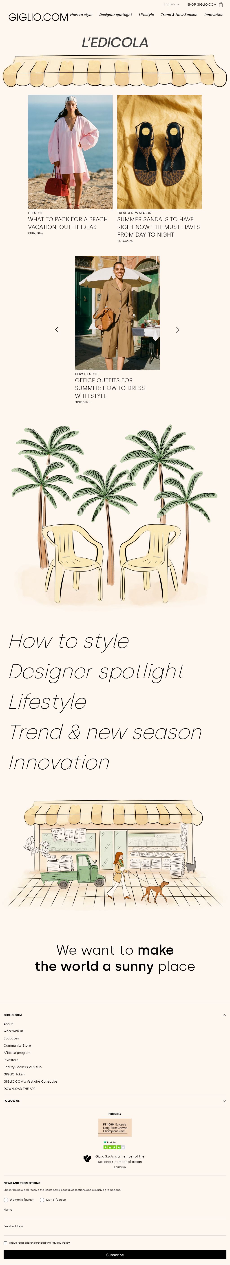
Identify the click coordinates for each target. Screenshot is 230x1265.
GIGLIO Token (14, 1074)
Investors (11, 1060)
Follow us (12, 1100)
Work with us (13, 1031)
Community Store (17, 1046)
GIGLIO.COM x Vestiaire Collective (30, 1082)
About (8, 1024)
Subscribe (115, 1255)
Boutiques (11, 1038)
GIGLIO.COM (13, 1015)
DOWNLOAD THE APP (19, 1089)
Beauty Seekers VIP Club (23, 1067)
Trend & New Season (179, 15)
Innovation (213, 15)
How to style (81, 15)
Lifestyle (146, 15)
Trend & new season (104, 732)
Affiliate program (17, 1053)
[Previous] (56, 329)
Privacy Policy (60, 1242)
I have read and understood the (39, 1242)
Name (8, 1209)
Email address (14, 1226)
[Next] (177, 329)
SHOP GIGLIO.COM (202, 5)
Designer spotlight (115, 15)
